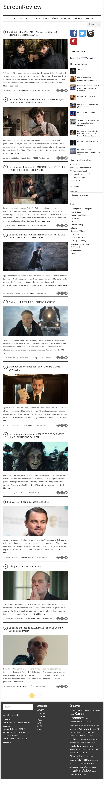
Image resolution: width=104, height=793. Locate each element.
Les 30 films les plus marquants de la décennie (87, 78)
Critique (85, 728)
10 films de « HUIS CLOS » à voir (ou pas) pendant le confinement (88, 123)
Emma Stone (74, 736)
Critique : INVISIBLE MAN (87, 141)
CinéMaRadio (76, 247)
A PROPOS (77, 18)
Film (73, 739)
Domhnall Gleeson (83, 732)
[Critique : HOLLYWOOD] (73, 97)
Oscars (73, 760)
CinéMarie (75, 234)
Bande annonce (77, 715)
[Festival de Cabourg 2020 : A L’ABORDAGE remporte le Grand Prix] (73, 87)
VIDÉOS (37, 18)
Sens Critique (76, 212)
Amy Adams (80, 710)
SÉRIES (55, 18)
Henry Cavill (84, 739)
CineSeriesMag (77, 224)
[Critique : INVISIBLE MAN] (73, 142)
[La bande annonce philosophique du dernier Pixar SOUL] (73, 151)
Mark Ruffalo (95, 749)
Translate (90, 58)
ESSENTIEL (65, 18)
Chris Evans (91, 725)
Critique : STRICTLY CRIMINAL (25, 566)
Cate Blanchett (80, 725)
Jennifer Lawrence (78, 746)
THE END (80, 69)
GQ (78, 739)
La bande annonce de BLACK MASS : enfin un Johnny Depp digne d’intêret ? (36, 629)
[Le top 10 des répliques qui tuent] (73, 113)
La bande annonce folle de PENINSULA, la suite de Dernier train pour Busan (87, 133)
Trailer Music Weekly (79, 215)
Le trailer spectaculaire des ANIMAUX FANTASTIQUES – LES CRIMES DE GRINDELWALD (37, 168)
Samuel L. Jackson (79, 763)
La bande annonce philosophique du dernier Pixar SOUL (88, 152)
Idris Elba (73, 743)
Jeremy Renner (92, 746)
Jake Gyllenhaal (81, 743)
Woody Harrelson (80, 774)
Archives (73, 191)
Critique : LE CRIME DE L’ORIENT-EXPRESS (32, 302)
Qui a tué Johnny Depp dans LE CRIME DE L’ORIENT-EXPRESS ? (36, 368)
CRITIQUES (17, 18)
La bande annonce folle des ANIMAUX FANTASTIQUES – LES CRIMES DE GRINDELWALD (37, 236)
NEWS (27, 18)
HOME (7, 18)
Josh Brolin (86, 749)
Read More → (14, 86)
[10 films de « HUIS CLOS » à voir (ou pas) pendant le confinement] (73, 121)
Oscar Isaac (90, 756)
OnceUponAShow (78, 231)
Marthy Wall (75, 218)
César (94, 729)
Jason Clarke (91, 743)
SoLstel (74, 221)
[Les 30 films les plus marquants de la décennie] (73, 79)
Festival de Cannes (87, 736)
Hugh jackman (93, 739)
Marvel (73, 752)
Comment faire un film (80, 244)
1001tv (73, 253)
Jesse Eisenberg (76, 749)
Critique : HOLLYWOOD (86, 96)
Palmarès (83, 759)
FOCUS (46, 18)
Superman (92, 767)
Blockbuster (85, 722)
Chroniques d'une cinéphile (81, 208)
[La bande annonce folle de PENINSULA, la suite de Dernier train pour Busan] (73, 132)
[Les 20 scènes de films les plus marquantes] (73, 105)
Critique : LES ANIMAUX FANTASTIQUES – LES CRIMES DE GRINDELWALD (33, 33)
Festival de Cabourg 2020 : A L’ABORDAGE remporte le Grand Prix (88, 88)
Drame (94, 732)
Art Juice (74, 228)
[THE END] (73, 71)
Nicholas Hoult (82, 753)
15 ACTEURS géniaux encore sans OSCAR (30, 502)
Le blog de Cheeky (78, 241)
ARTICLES (89, 18)
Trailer (75, 770)
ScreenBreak (76, 250)
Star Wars (84, 767)
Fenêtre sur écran (78, 237)
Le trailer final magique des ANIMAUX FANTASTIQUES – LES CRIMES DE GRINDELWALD (37, 101)
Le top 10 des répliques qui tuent (87, 113)
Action (72, 710)
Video (86, 770)
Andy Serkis (89, 710)
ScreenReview (24, 90)
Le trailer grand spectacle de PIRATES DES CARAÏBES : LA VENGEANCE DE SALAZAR (37, 436)
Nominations (77, 756)
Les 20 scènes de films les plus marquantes (87, 105)
